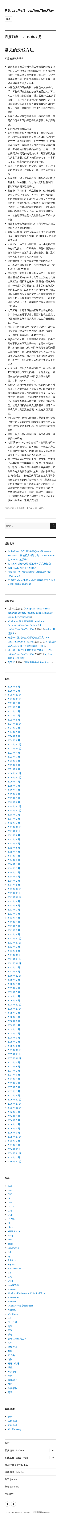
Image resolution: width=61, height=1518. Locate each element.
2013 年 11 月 (14, 893)
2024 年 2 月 (14, 736)
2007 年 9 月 (14, 1062)
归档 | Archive (12, 1486)
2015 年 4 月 (14, 851)
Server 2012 (13, 1247)
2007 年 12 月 (14, 1049)
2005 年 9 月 (14, 1140)
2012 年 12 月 (14, 938)
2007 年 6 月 (14, 1074)
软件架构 (12, 1388)
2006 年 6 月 (14, 1124)
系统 (10, 1367)
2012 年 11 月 (14, 942)
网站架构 (12, 1371)
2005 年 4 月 (14, 1144)
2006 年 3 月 (14, 1132)
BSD (10, 1194)
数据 (10, 1351)
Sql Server (12, 1260)
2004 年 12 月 (14, 1149)
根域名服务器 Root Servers (38, 662)
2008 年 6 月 (14, 1025)
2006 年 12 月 (14, 1099)
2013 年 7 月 (14, 909)
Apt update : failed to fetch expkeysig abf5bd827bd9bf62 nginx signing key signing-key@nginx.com (30, 612)
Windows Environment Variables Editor (26, 1293)
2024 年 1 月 (14, 740)
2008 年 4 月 (14, 1033)
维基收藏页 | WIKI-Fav (16, 1465)
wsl (9, 1317)
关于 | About (11, 1479)
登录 (10, 1416)
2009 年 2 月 (14, 996)
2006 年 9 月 (14, 1111)
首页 (7, 1443)
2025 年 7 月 (14, 707)
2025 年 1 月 (14, 719)
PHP (10, 1239)
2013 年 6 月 (14, 913)
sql (9, 1256)
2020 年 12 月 (14, 773)
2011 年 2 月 (14, 967)
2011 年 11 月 (14, 959)
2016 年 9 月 (14, 822)
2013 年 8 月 (14, 905)
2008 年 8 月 (14, 1016)
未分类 (29, 508)
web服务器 (13, 1284)
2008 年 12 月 (14, 1004)
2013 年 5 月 (14, 917)
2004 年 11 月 (14, 1153)
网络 (10, 1375)
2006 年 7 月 (14, 1120)
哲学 (10, 1326)
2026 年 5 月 (14, 686)
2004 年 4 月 (14, 1157)
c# (9, 1198)
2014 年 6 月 (14, 864)
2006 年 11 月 (14, 1103)
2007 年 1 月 (14, 1095)
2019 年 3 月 (14, 798)
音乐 (10, 1392)
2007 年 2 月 (14, 1091)
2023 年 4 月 (14, 752)
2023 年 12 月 (14, 744)
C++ (10, 1202)
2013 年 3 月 (14, 926)
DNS (10, 1210)
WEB (10, 1280)
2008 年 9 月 (14, 1012)
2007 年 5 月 (14, 1078)
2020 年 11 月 (14, 777)
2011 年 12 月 (14, 954)
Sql (9, 1251)
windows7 (12, 1301)
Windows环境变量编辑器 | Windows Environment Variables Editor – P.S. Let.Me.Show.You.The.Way (26, 625)
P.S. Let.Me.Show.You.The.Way (29, 10)
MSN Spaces (14, 1231)
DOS (10, 1214)
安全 (10, 1342)
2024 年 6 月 (14, 731)
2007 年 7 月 (14, 1070)
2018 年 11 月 (14, 810)
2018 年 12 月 (14, 806)
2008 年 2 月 (14, 1041)
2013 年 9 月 (14, 901)
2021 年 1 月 (14, 769)
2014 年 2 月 (14, 880)
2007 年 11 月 (14, 1054)
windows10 (13, 1297)
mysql (10, 1235)
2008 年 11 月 (14, 1008)
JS (9, 1222)
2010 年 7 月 (14, 979)
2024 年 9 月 (14, 727)
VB (9, 1272)
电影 (10, 1359)
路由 (10, 1384)
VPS (10, 1276)
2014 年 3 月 (14, 876)
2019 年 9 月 (14, 785)
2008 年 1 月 (14, 1045)
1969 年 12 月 (14, 1161)
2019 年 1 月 (14, 802)
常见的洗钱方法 (19, 50)
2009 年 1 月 (14, 1000)
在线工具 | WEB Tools (16, 1457)
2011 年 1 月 (14, 971)
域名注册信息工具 (17, 1338)
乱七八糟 (12, 1322)
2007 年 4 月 (14, 1083)
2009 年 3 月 (14, 992)
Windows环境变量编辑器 (20, 1305)
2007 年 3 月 (14, 1087)
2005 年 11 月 (14, 1136)
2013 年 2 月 (14, 930)
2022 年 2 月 (14, 765)
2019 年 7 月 (14, 793)
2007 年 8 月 (14, 1066)
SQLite (11, 1264)
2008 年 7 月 (14, 1021)
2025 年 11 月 (14, 698)
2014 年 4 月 (14, 872)
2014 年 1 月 (14, 884)
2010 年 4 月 (14, 983)
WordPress (13, 1313)
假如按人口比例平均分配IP (22, 567)
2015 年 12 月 (14, 826)
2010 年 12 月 (14, 975)
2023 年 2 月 (14, 760)
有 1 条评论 (40, 508)
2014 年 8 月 (14, 855)
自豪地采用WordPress (41, 1512)
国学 (10, 1330)
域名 (10, 1334)
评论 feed (12, 1424)
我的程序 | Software (15, 1450)
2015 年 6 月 (14, 843)
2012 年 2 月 (14, 946)
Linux (10, 1227)
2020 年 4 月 (14, 781)
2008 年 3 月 (14, 1037)
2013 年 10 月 (14, 897)
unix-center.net (14, 1268)
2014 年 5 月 (14, 868)
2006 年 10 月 (14, 1107)
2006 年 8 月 (14, 1116)
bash (10, 1189)
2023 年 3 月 (14, 756)
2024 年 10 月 (14, 723)
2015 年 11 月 (14, 831)
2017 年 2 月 (14, 818)
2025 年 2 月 (14, 715)
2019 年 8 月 (14, 789)
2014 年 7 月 (14, 860)
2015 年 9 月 (14, 835)
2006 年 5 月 (14, 1128)
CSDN (11, 1206)
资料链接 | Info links (15, 1472)
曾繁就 (11, 662)
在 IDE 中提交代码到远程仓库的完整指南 (29, 563)
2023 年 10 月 (14, 748)
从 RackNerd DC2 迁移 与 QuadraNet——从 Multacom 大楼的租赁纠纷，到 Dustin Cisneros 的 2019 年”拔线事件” (31, 555)
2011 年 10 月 (14, 963)
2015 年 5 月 (14, 847)
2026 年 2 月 (14, 690)
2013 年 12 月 (14, 888)
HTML (11, 1218)
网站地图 (9, 1493)
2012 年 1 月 (14, 950)
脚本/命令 (13, 1379)
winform (12, 1309)
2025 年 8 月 (14, 703)
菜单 (8, 19)
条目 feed (12, 1420)
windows (12, 1289)
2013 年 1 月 (14, 934)
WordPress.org (14, 1429)
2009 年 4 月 (14, 988)
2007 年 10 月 (14, 1058)
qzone (10, 1243)
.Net (10, 1185)
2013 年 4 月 (14, 921)
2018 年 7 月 (14, 814)
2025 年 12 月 (14, 694)
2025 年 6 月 (14, 711)
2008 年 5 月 (14, 1029)
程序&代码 (13, 1363)
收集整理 (21, 508)
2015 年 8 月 (14, 839)
